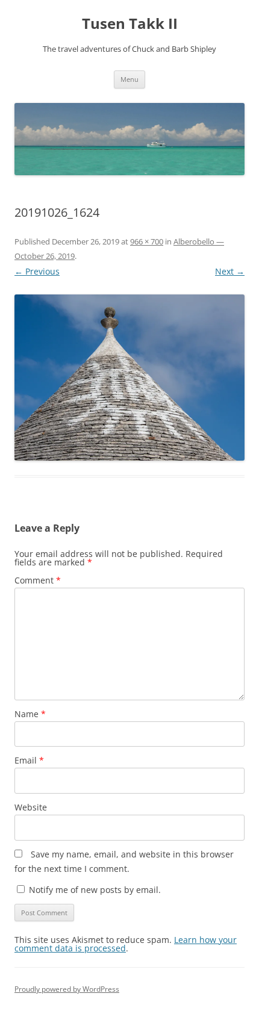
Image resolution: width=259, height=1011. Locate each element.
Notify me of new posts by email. (95, 889)
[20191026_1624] (129, 377)
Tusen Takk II (130, 23)
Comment (37, 580)
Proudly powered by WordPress (66, 989)
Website (30, 807)
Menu (129, 79)
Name (30, 714)
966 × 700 (146, 241)
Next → (230, 271)
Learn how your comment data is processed (125, 944)
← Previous (37, 271)
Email (29, 760)
